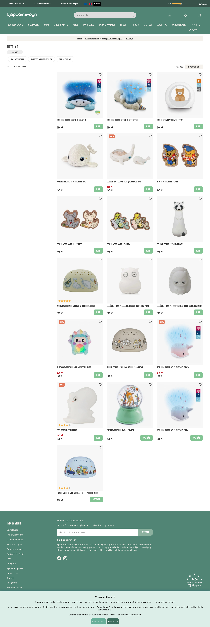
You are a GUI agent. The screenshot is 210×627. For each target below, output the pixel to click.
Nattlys (129, 38)
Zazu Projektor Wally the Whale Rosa (173, 367)
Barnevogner (16, 24)
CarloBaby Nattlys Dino (67, 430)
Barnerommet (107, 24)
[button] (188, 4)
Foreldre (88, 24)
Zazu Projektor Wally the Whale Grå (172, 430)
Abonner (145, 532)
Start (79, 38)
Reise (75, 24)
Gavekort (193, 29)
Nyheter (196, 24)
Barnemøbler (17, 59)
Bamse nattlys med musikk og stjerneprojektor (77, 493)
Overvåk (146, 437)
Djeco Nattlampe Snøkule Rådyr (120, 430)
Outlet (148, 24)
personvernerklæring (131, 614)
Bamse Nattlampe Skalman (118, 244)
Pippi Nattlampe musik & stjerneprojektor (125, 367)
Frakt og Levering (15, 534)
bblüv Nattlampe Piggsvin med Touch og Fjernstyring (179, 306)
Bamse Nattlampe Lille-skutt (69, 244)
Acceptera (113, 621)
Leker (123, 24)
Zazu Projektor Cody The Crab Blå (71, 120)
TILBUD (135, 24)
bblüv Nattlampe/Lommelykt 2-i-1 (171, 244)
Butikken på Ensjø (15, 554)
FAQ (9, 558)
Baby (46, 24)
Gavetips (162, 24)
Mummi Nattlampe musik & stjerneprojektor (76, 306)
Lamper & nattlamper (112, 38)
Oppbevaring (65, 59)
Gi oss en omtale (15, 539)
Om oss (10, 578)
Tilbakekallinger (14, 587)
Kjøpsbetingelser (15, 568)
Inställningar (98, 621)
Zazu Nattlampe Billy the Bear (170, 120)
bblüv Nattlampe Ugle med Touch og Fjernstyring (128, 306)
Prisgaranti (12, 582)
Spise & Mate (61, 24)
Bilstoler (33, 24)
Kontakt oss (12, 573)
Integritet (11, 563)
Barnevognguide (15, 549)
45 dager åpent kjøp (69, 4)
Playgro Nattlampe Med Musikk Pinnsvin (74, 367)
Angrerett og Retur (16, 544)
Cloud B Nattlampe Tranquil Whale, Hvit (124, 181)
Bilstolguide (12, 529)
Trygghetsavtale (16, 4)
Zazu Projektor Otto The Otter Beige (122, 120)
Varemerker (179, 24)
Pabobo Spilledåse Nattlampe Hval (71, 181)
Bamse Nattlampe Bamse (167, 181)
